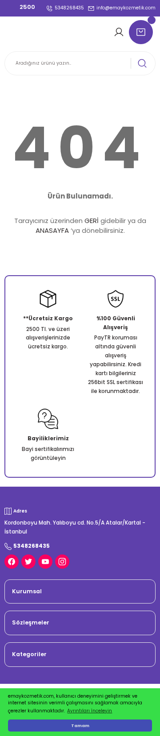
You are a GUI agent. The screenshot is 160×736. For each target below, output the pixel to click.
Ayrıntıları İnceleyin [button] (89, 710)
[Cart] (142, 32)
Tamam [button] (80, 725)
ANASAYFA (52, 230)
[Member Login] (120, 32)
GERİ (91, 220)
